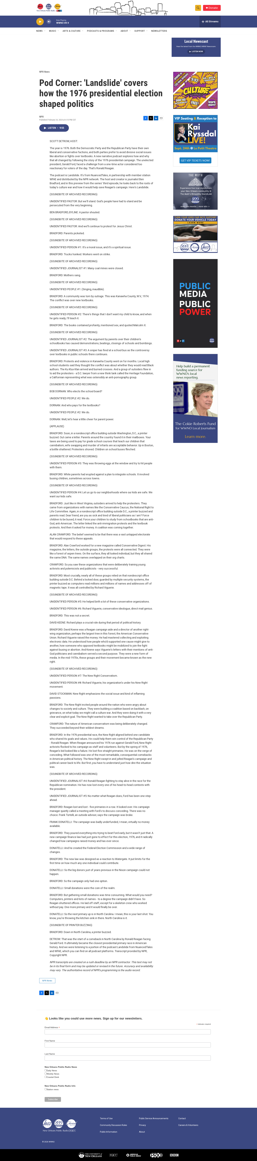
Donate (213, 7)
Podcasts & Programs (100, 31)
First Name (50, 1041)
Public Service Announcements (153, 1118)
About (124, 31)
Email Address (52, 1027)
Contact (182, 1118)
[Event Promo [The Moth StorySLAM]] (195, 191)
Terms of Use (106, 1118)
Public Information (108, 1132)
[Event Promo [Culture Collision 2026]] (195, 90)
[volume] (48, 21)
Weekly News (53, 1074)
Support (139, 31)
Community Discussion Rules (113, 1125)
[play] (40, 21)
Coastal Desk (53, 1077)
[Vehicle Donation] (195, 234)
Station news (53, 1089)
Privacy (142, 1125)
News (39, 31)
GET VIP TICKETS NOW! (195, 160)
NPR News (44, 71)
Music (52, 31)
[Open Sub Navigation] (45, 31)
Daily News (52, 1070)
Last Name (50, 1054)
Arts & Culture (72, 31)
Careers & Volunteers (188, 1125)
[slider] (53, 21)
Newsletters (159, 31)
